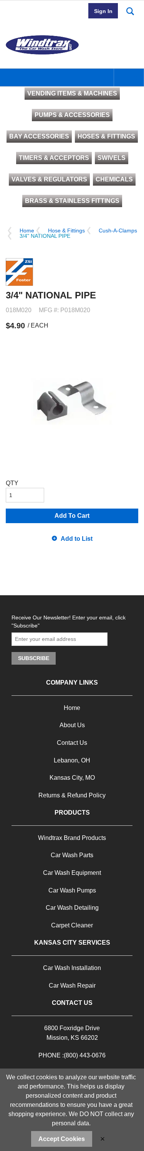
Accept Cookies (61, 1139)
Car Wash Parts (72, 855)
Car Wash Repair (72, 985)
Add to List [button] (77, 538)
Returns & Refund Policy (72, 795)
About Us (72, 725)
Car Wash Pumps (72, 890)
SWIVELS (112, 158)
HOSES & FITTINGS (106, 136)
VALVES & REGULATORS (49, 179)
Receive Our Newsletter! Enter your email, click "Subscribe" (69, 621)
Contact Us (72, 742)
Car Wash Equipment (72, 872)
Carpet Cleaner (72, 925)
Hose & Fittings (66, 230)
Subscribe (33, 658)
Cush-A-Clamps (118, 230)
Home (27, 230)
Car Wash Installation (72, 968)
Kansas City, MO (72, 777)
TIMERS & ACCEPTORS (54, 158)
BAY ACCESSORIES (39, 136)
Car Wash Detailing (72, 907)
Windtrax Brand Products (72, 838)
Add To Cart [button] (72, 515)
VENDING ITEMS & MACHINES (72, 93)
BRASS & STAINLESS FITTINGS (72, 201)
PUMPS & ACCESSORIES (72, 115)
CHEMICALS (114, 179)
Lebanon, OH (72, 760)
